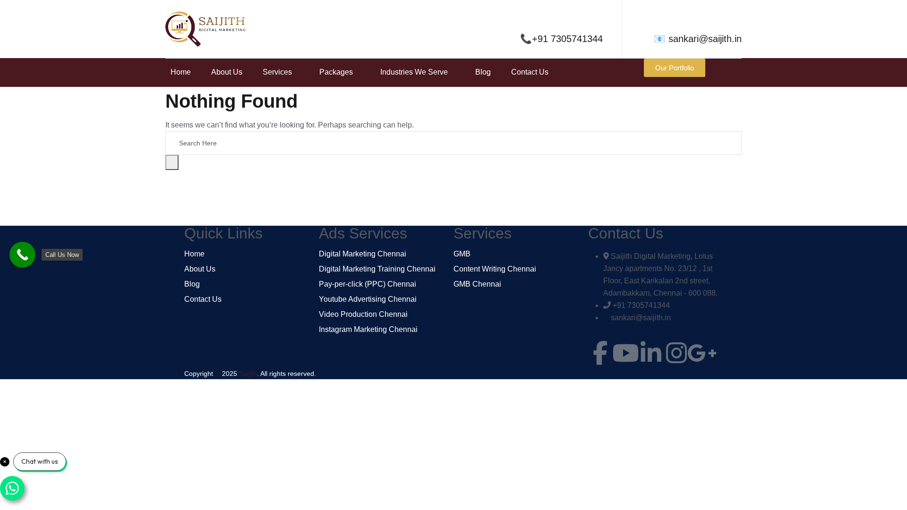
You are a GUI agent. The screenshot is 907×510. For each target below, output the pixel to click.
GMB (462, 254)
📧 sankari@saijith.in (698, 39)
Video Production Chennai (363, 314)
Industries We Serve (414, 72)
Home (181, 72)
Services (277, 72)
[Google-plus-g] (702, 353)
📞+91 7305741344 (561, 39)
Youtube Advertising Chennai (368, 299)
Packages (336, 72)
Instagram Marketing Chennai (368, 329)
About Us (226, 72)
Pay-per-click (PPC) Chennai (367, 284)
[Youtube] (625, 353)
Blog (483, 72)
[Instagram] (676, 353)
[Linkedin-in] (651, 353)
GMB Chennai (477, 284)
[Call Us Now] (22, 255)
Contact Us (529, 72)
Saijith (248, 373)
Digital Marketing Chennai (362, 254)
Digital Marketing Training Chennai (377, 269)
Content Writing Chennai (495, 269)
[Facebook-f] (600, 353)
